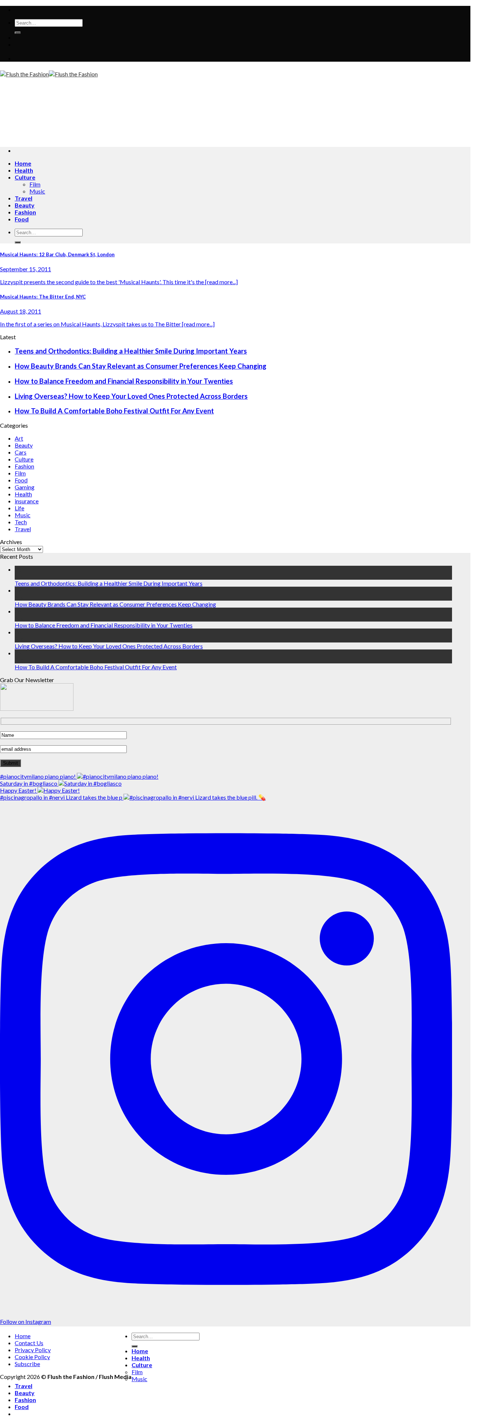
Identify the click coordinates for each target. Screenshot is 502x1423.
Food (22, 219)
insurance (27, 500)
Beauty (25, 205)
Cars (20, 452)
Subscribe (27, 1363)
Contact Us (29, 1342)
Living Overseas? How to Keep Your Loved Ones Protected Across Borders (131, 396)
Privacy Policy (33, 1349)
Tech (21, 521)
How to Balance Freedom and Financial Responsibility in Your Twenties (124, 381)
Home (23, 163)
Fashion (25, 212)
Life (19, 507)
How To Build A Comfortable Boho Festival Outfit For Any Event (114, 411)
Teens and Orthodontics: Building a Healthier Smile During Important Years (131, 351)
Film (34, 184)
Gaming (25, 487)
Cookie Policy (32, 1356)
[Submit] (18, 33)
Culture (25, 177)
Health (24, 170)
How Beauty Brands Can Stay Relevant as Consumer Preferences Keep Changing (140, 366)
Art (19, 438)
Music (37, 191)
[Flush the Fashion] (49, 73)
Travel (23, 198)
